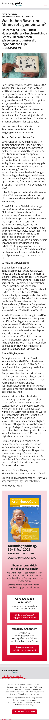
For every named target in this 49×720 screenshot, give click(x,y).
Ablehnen (31, 712)
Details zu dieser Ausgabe (22, 557)
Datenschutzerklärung (24, 705)
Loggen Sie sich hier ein (29, 587)
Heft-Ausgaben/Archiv (12, 676)
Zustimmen (18, 712)
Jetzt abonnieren (24, 648)
